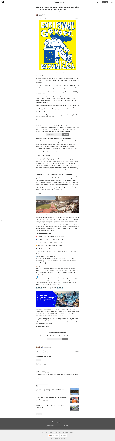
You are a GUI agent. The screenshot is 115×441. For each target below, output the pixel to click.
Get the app (63, 435)
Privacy (60, 432)
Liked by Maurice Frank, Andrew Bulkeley (46, 372)
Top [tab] (37, 385)
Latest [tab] (40, 385)
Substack (51, 438)
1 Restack (49, 347)
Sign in (111, 2)
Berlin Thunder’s (61, 221)
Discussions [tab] (45, 385)
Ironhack (67, 131)
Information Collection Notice (57, 342)
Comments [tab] (38, 360)
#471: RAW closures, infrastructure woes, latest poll (50, 389)
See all (38, 414)
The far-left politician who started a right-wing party (50, 239)
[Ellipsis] (79, 371)
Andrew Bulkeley (42, 14)
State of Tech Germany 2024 (62, 318)
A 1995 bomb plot (39, 407)
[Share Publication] (100, 2)
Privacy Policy (66, 342)
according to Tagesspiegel (57, 162)
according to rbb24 (40, 225)
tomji (39, 371)
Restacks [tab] (43, 360)
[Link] (34, 138)
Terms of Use (63, 341)
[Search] (97, 2)
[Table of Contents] (1, 220)
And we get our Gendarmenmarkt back (44, 399)
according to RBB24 (55, 146)
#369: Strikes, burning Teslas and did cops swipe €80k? (51, 397)
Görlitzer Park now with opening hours (44, 390)
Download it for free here (42, 327)
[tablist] (41, 360)
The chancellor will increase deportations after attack (50, 242)
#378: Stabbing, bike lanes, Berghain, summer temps (50, 405)
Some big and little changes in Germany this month (50, 245)
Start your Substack (54, 435)
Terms (64, 432)
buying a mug (70, 129)
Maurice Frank (43, 408)
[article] (57, 391)
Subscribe (105, 2)
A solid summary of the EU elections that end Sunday (50, 236)
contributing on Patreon (42, 131)
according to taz (61, 182)
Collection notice (69, 432)
